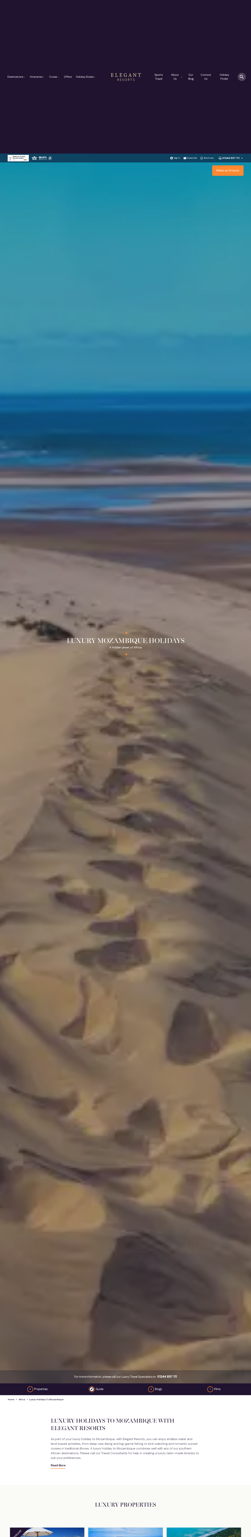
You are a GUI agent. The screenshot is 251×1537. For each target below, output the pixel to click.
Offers (68, 77)
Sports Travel (159, 77)
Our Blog (191, 77)
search (242, 77)
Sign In (177, 158)
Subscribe (192, 158)
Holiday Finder (224, 77)
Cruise (54, 77)
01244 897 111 (231, 158)
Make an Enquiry (227, 170)
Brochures (209, 158)
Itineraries (37, 77)
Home (11, 1399)
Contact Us (206, 77)
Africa (22, 1399)
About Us (177, 77)
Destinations (16, 77)
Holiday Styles (86, 77)
